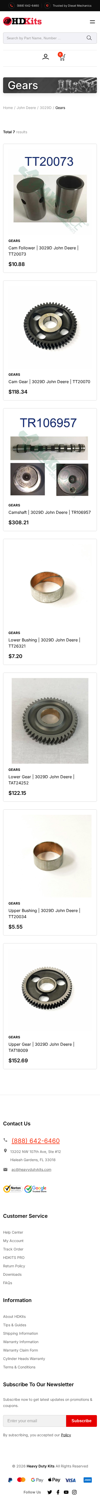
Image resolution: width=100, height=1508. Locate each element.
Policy (66, 1435)
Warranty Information (20, 1342)
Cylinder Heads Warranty (24, 1358)
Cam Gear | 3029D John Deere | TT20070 (49, 381)
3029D (46, 107)
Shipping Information (20, 1333)
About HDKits (14, 1316)
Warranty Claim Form (20, 1350)
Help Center (13, 1232)
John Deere (26, 107)
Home (8, 107)
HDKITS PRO (14, 1257)
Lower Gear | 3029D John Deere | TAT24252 (41, 779)
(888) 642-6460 (36, 1141)
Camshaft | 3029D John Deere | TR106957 (49, 512)
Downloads (12, 1274)
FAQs (7, 1283)
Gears (14, 241)
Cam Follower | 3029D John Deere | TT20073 (43, 251)
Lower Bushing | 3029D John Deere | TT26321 (44, 643)
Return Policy (14, 1266)
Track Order (13, 1249)
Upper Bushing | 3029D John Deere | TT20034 (44, 913)
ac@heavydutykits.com (31, 1169)
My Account (13, 1240)
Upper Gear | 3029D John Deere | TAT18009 (41, 1047)
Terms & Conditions (19, 1367)
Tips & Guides (14, 1325)
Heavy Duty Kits (41, 1466)
